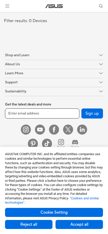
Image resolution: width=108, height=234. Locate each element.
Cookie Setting (54, 212)
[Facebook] (54, 130)
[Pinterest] (33, 144)
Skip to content (3, 15)
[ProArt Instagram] (61, 144)
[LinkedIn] (82, 130)
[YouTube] (40, 130)
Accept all (79, 224)
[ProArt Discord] (75, 144)
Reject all (28, 224)
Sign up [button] (92, 113)
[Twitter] (68, 130)
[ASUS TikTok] (47, 144)
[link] (54, 6)
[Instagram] (26, 130)
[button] (7, 6)
